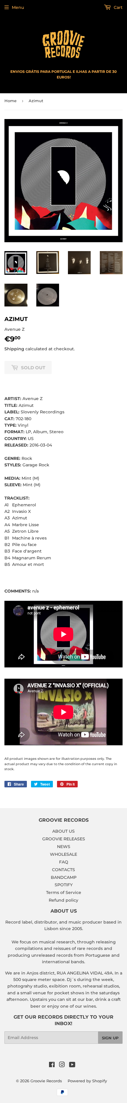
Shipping (14, 348)
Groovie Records (46, 1080)
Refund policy (63, 900)
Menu (18, 7)
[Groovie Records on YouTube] (72, 1065)
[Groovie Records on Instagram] (62, 1065)
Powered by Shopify (87, 1080)
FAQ (63, 862)
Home (10, 100)
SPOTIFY (64, 884)
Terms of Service (63, 892)
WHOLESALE (63, 854)
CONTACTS (63, 869)
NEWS (63, 846)
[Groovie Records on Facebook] (52, 1065)
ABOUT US (63, 831)
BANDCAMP (63, 877)
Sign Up (110, 1037)
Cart (118, 7)
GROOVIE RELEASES (63, 839)
